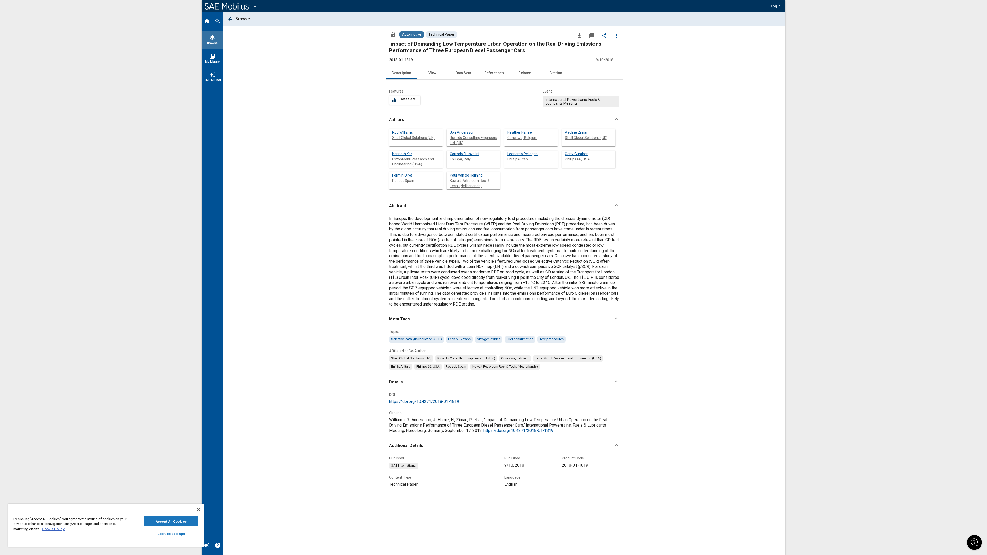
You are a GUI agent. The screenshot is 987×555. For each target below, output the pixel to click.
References (494, 73)
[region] (106, 525)
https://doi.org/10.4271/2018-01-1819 (424, 401)
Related (524, 73)
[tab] (207, 21)
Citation (555, 73)
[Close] (198, 509)
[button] (504, 120)
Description (401, 73)
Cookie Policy (53, 529)
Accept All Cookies (171, 521)
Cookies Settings (171, 534)
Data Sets (463, 73)
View (432, 73)
